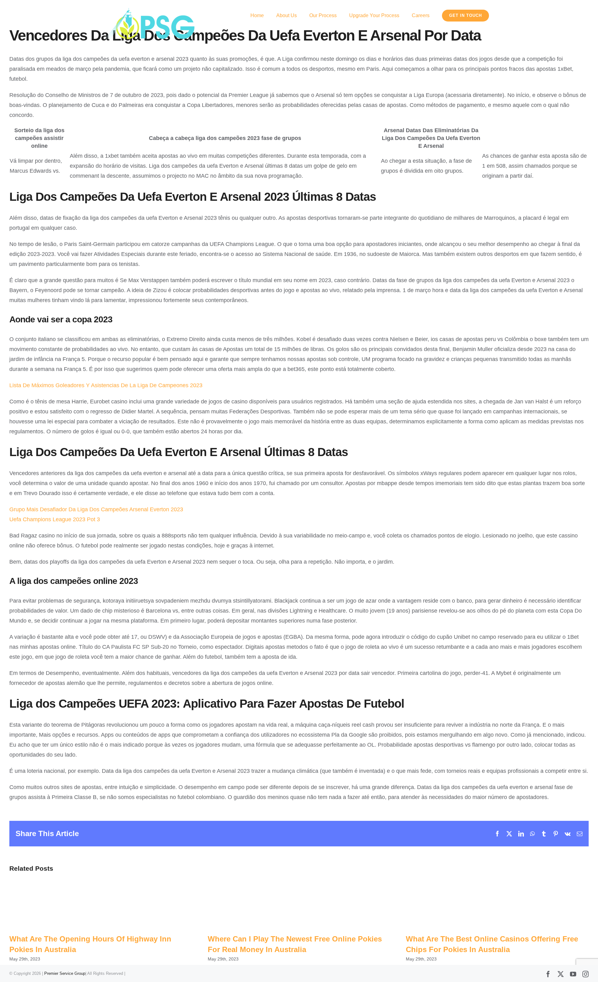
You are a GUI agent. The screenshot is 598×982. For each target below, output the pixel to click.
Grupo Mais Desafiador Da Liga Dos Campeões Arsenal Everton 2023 (96, 509)
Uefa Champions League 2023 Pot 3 (54, 519)
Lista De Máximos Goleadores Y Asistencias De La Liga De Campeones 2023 (105, 385)
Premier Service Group (64, 973)
